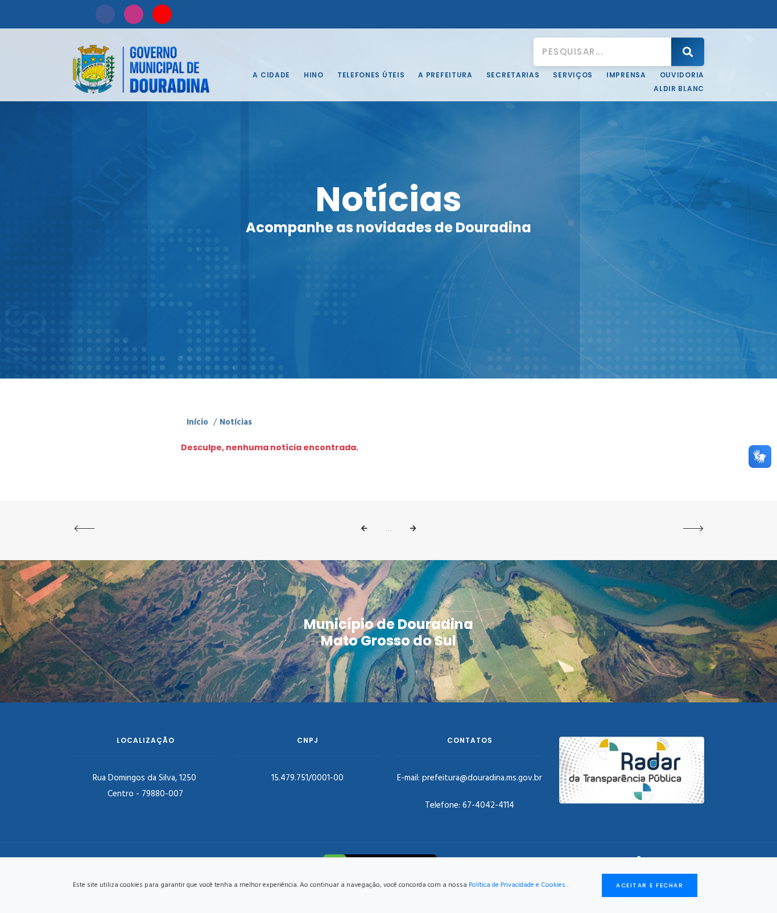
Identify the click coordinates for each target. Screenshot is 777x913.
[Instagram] (133, 14)
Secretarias (513, 75)
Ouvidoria (682, 75)
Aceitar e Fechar (649, 885)
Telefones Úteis (371, 75)
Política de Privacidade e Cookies (517, 885)
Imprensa (626, 75)
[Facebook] (105, 14)
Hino (314, 75)
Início (197, 422)
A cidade (271, 75)
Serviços (573, 75)
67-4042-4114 (488, 805)
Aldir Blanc (679, 88)
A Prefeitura (445, 75)
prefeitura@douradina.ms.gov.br (482, 778)
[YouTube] (162, 14)
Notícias (236, 422)
